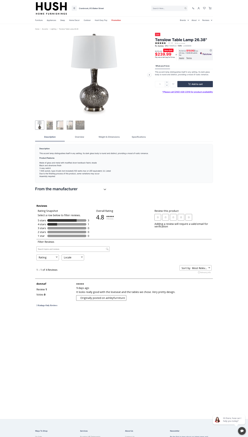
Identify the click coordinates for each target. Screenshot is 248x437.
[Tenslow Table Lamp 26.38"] (94, 75)
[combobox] (169, 8)
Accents (45, 29)
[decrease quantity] (167, 85)
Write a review (180, 43)
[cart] (210, 8)
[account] (198, 8)
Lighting (53, 29)
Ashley (161, 46)
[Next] (149, 75)
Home (37, 29)
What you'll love (162, 66)
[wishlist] (204, 8)
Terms (189, 58)
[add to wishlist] (173, 84)
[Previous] (39, 75)
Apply (181, 58)
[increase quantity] (167, 82)
